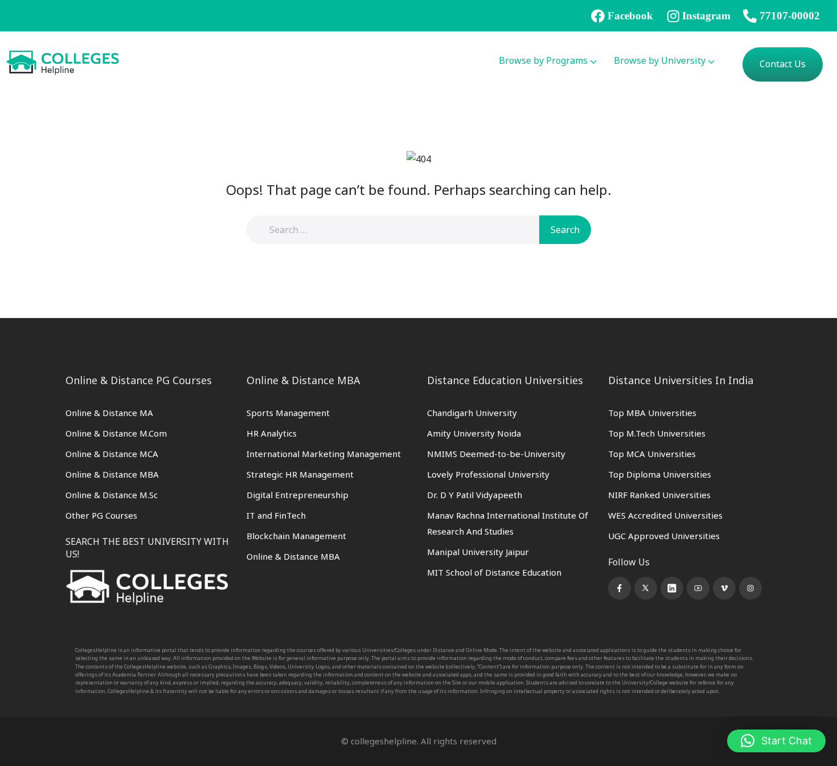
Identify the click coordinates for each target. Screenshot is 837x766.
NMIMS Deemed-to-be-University (496, 453)
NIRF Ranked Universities (659, 494)
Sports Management (288, 412)
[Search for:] (400, 229)
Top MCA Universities (652, 453)
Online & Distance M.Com (116, 433)
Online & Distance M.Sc (111, 494)
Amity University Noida (474, 433)
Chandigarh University (472, 412)
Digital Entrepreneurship (297, 494)
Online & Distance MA (109, 412)
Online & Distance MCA (111, 453)
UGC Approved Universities (664, 535)
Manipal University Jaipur (478, 551)
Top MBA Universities (652, 412)
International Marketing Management (324, 453)
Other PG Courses (101, 515)
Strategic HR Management (300, 474)
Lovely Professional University (488, 474)
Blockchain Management (296, 535)
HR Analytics (272, 433)
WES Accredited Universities (665, 515)
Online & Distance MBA (112, 474)
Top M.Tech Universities (656, 433)
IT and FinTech (276, 515)
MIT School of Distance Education (494, 572)
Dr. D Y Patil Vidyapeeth (474, 494)
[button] (776, 741)
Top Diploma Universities (659, 474)
